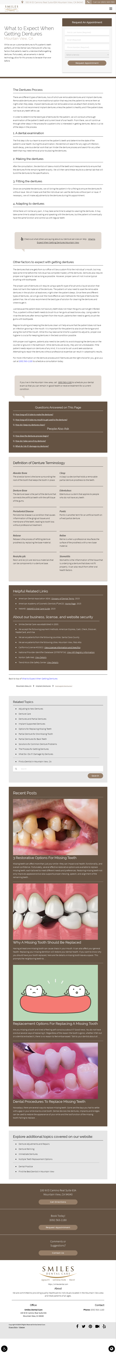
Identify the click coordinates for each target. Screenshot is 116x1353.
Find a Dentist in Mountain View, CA (35, 761)
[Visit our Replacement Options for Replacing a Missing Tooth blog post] (55, 1020)
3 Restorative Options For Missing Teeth (45, 858)
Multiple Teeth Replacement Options (35, 1159)
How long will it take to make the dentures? (34, 414)
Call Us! (104, 2)
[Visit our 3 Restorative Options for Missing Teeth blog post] (55, 854)
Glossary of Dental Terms (62, 598)
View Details (40, 657)
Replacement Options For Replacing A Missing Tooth (55, 1024)
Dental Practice (26, 1166)
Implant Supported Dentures (32, 723)
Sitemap (22, 1327)
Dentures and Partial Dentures (32, 718)
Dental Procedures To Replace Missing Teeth (49, 1102)
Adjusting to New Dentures (31, 708)
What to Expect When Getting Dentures (39, 678)
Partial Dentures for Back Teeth (33, 739)
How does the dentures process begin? (32, 435)
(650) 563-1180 (26, 361)
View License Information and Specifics (62, 647)
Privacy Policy (13, 1327)
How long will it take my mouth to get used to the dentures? (41, 419)
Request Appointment (58, 1227)
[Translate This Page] (112, 1349)
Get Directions (58, 1202)
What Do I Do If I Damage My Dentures (36, 754)
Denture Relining (26, 1149)
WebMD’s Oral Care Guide (38, 608)
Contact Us (58, 1253)
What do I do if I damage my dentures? (32, 446)
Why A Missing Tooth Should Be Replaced (47, 942)
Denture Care (25, 713)
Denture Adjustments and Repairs (34, 1143)
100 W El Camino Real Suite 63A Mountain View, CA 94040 (53, 2)
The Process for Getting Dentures (34, 749)
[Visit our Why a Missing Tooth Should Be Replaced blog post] (55, 939)
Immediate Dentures (28, 1154)
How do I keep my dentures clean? (30, 424)
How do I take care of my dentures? (30, 441)
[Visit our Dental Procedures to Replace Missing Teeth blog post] (55, 1098)
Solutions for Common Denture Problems (38, 744)
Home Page (70, 603)
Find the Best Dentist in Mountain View (36, 1171)
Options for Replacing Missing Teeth (35, 728)
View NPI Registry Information (81, 652)
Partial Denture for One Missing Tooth (36, 733)
